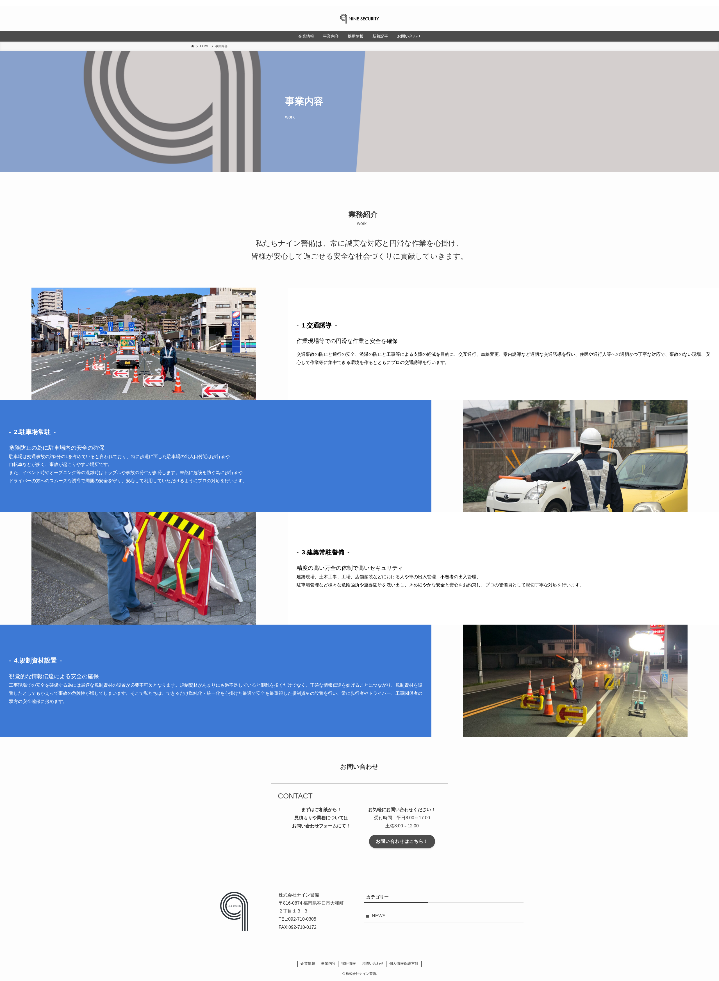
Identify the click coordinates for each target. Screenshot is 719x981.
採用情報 (348, 963)
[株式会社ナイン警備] (359, 18)
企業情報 (308, 963)
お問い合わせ (373, 963)
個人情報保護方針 (403, 963)
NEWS (379, 915)
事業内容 (328, 963)
